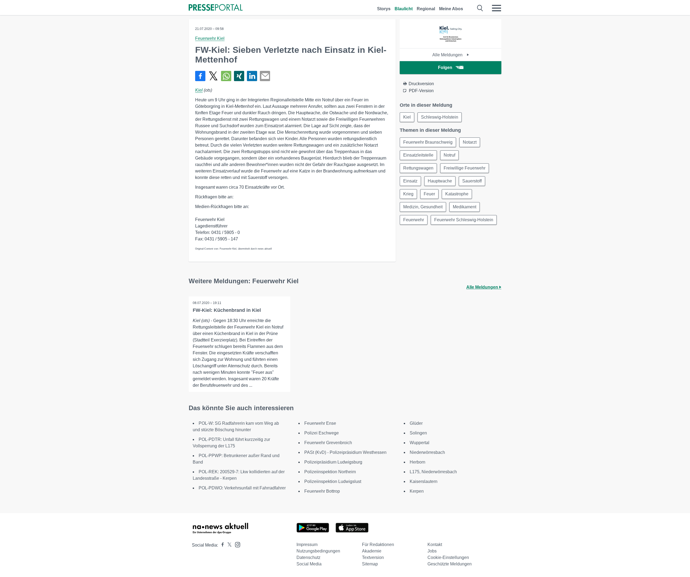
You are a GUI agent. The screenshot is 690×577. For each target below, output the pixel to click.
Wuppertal (419, 442)
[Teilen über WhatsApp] (226, 76)
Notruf (449, 155)
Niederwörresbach (427, 452)
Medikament (464, 207)
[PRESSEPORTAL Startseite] (216, 8)
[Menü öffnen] (496, 8)
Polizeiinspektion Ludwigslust (332, 481)
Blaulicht (404, 8)
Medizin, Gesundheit (423, 207)
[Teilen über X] (213, 76)
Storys (384, 8)
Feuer (429, 194)
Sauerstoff (472, 181)
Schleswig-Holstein (439, 117)
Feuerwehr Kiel (210, 38)
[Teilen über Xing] (239, 76)
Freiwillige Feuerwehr (464, 168)
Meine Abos (451, 8)
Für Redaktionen (378, 544)
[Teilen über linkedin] (252, 76)
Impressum (307, 544)
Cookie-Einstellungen (448, 557)
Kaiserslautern (423, 481)
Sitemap (370, 564)
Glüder (416, 423)
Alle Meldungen (448, 55)
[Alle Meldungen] (450, 43)
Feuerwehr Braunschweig (428, 142)
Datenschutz (308, 557)
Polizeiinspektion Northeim (330, 471)
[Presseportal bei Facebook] (221, 545)
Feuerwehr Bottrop (322, 491)
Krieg (408, 194)
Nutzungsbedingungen (318, 551)
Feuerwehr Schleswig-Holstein (463, 219)
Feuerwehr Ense (320, 423)
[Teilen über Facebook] (200, 76)
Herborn (417, 462)
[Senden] (265, 76)
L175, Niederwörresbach (433, 471)
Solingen (418, 433)
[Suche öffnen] (480, 8)
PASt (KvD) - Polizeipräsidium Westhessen (345, 452)
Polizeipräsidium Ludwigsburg (333, 462)
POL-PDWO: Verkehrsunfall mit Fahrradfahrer (242, 488)
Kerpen (417, 491)
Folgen (445, 67)
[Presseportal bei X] (228, 545)
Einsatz (410, 181)
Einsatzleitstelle (418, 155)
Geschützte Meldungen (449, 564)
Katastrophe (456, 194)
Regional (426, 8)
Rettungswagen (418, 168)
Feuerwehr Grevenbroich (328, 442)
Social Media (309, 564)
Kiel (199, 90)
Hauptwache (440, 181)
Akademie (371, 551)
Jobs (432, 551)
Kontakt (434, 544)
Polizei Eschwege (321, 433)
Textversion (373, 557)
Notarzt (470, 142)
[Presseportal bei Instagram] (236, 544)
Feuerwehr (413, 219)
